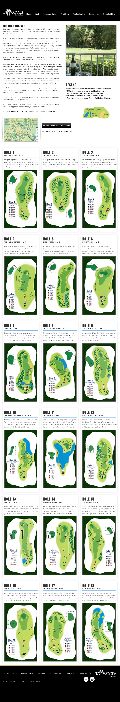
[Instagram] (92, 679)
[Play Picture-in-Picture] (109, 72)
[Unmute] (72, 72)
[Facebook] (86, 679)
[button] (37, 14)
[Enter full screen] (113, 72)
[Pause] (68, 72)
